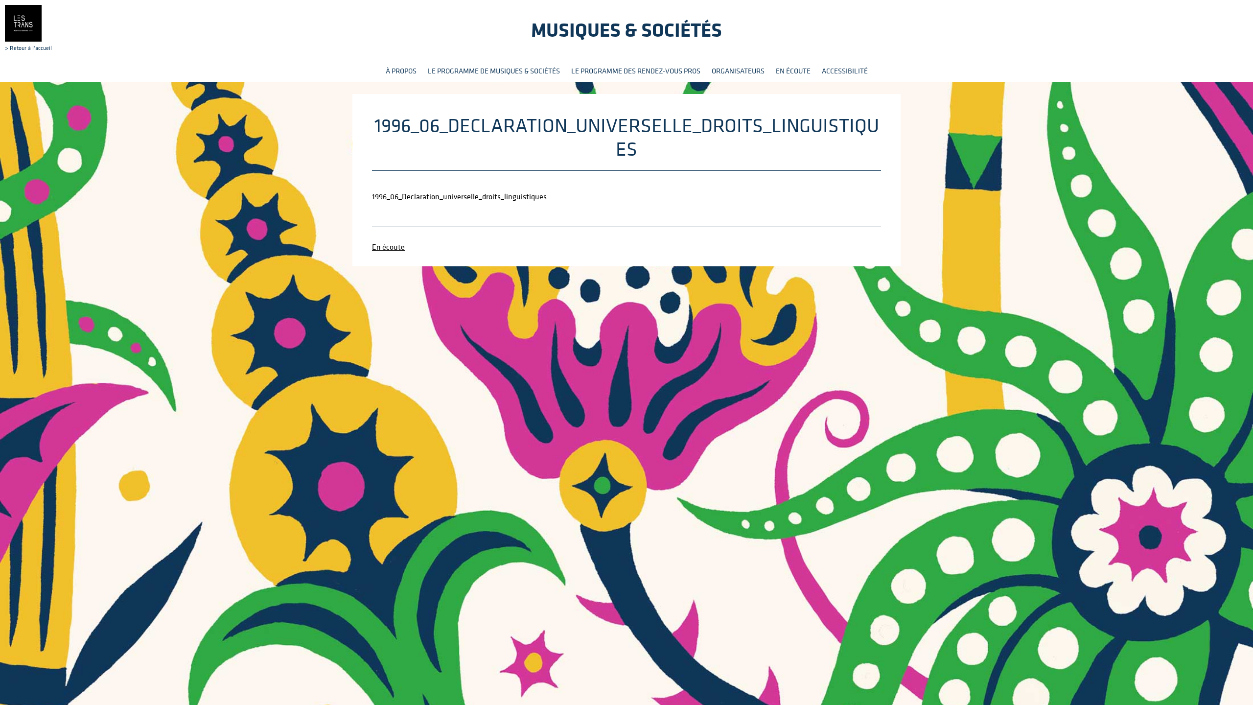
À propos (401, 70)
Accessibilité (845, 70)
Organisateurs (738, 70)
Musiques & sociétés (626, 29)
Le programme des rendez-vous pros (635, 70)
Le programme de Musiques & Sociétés (494, 70)
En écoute (793, 70)
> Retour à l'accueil (28, 47)
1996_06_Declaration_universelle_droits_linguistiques (459, 196)
